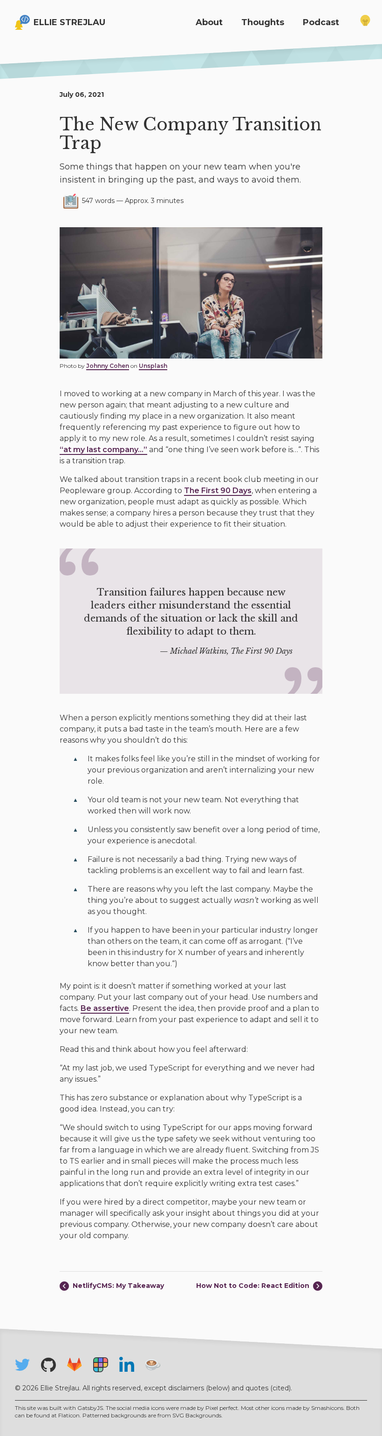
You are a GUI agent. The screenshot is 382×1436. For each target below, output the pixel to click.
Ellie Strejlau (69, 22)
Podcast (321, 22)
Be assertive (105, 1008)
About (209, 22)
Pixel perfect (221, 1407)
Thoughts (262, 22)
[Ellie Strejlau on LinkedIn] (126, 1364)
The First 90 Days (218, 490)
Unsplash (153, 365)
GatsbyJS (90, 1407)
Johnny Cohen (107, 365)
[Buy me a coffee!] (152, 1364)
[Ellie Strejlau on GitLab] (74, 1364)
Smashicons (327, 1407)
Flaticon (69, 1415)
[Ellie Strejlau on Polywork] (100, 1364)
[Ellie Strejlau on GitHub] (48, 1364)
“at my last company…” (103, 449)
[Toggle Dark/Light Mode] (365, 22)
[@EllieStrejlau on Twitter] (22, 1364)
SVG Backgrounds (196, 1415)
